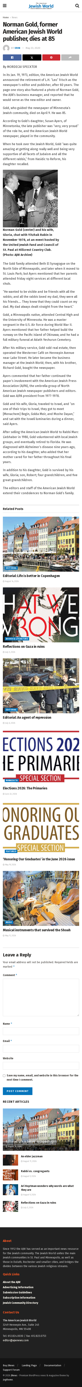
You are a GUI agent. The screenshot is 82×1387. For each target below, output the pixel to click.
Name (7, 1023)
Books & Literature (17, 639)
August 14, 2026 (11, 581)
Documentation (52, 1365)
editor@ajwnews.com (16, 1340)
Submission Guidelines (17, 1292)
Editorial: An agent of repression (27, 717)
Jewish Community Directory (20, 1303)
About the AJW (11, 1282)
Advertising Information (18, 1287)
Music (9, 922)
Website (8, 1058)
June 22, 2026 (11, 794)
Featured (11, 851)
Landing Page (29, 1365)
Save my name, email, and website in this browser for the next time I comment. (42, 1077)
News (15, 17)
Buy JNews (8, 1365)
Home (6, 17)
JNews (14, 1375)
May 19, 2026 (10, 865)
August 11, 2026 (29, 1161)
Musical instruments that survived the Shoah (37, 930)
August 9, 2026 (29, 1176)
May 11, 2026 (10, 936)
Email (7, 1041)
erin (17, 48)
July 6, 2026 (10, 723)
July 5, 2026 (10, 652)
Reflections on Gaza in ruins (24, 646)
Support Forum (11, 1369)
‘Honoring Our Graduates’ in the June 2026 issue (39, 859)
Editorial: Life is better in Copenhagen (31, 576)
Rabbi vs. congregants (35, 1171)
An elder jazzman (32, 1156)
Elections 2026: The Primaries (25, 788)
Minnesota (12, 780)
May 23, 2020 (33, 48)
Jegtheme (8, 1379)
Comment (10, 975)
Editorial (11, 568)
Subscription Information (19, 1297)
